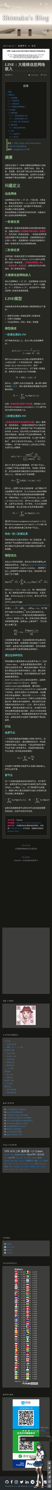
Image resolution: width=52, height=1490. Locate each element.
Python (38, 1166)
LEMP (34, 1158)
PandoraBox (16, 1166)
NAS (21, 1169)
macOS (9, 1059)
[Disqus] (26, 960)
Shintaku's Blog (26, 17)
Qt (22, 1166)
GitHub (8, 1244)
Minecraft (10, 1044)
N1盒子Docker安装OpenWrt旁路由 (18, 1118)
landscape (31, 1486)
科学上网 (10, 1089)
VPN (10, 1166)
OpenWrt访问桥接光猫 (14, 1112)
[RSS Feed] (41, 4)
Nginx (39, 1157)
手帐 (6, 1071)
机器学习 (22, 46)
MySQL (7, 1161)
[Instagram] (16, 1482)
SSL (16, 1160)
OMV (17, 1169)
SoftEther (11, 1169)
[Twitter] (21, 1482)
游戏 (6, 1166)
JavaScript (25, 1164)
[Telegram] (32, 1482)
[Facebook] (11, 1482)
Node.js (32, 1164)
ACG (6, 1041)
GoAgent (16, 1164)
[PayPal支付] (26, 1467)
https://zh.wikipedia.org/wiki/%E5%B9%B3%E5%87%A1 (28, 605)
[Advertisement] (26, 895)
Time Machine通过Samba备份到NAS (19, 1120)
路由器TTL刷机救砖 (13, 1129)
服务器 (25, 1151)
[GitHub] (7, 1482)
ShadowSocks (20, 1154)
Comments (34, 75)
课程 (8, 1077)
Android (9, 1053)
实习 (8, 1074)
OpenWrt (31, 1154)
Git (20, 1164)
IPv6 (5, 1158)
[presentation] (24, 200)
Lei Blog (9, 1253)
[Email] (44, 1482)
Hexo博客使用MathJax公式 (16, 1126)
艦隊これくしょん (13, 1047)
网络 (6, 1086)
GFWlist (9, 1164)
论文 (34, 46)
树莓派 (9, 1062)
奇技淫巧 (7, 1050)
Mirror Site (10, 1247)
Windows (10, 1056)
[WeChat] (38, 1482)
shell (5, 1169)
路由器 (9, 1065)
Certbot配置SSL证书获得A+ (16, 1109)
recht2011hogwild (16, 615)
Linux (39, 1151)
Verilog (26, 1169)
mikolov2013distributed (37, 565)
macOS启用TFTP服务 (14, 1132)
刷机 (12, 1155)
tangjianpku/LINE (21, 149)
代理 (32, 1151)
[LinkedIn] (27, 1482)
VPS (6, 1151)
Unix (29, 1157)
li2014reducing (36, 695)
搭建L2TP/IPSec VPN (14, 1134)
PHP (12, 1161)
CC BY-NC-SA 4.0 (16, 828)
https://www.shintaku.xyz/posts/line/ (28, 823)
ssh (35, 1160)
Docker (40, 1161)
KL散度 (14, 386)
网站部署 (10, 1092)
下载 (24, 1158)
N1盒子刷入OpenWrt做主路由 (17, 1115)
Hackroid (9, 1250)
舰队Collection (40, 1163)
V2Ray (43, 1166)
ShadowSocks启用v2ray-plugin (17, 1123)
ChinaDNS (22, 1161)
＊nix (9, 1068)
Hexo (15, 1486)
